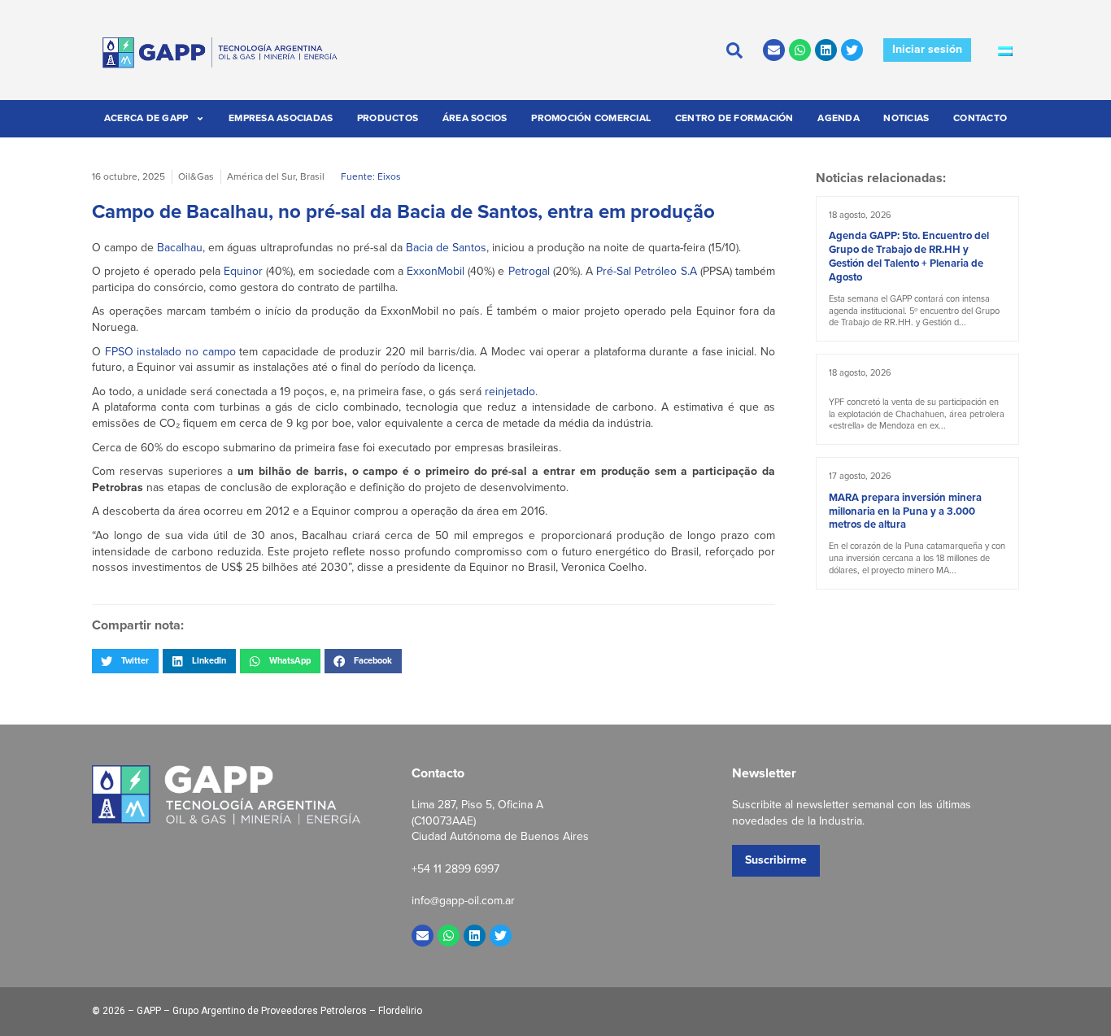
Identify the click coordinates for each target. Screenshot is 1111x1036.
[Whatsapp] (800, 50)
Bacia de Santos (446, 247)
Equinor (243, 271)
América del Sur (261, 176)
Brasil (312, 176)
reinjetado (510, 391)
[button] (125, 661)
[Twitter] (852, 50)
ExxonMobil (435, 271)
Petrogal (529, 271)
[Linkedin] (826, 50)
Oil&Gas (196, 176)
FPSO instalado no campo (170, 351)
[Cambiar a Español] (1005, 50)
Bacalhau (180, 247)
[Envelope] (774, 50)
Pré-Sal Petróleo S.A (646, 271)
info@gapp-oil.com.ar (463, 900)
